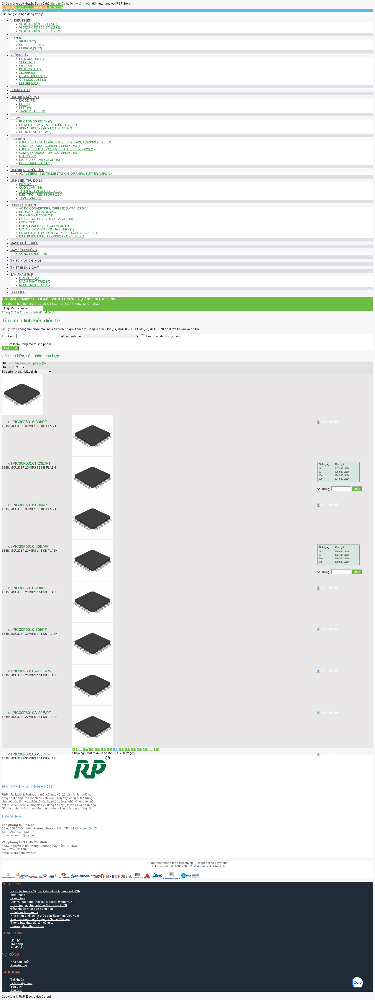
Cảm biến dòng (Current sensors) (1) (50, 145)
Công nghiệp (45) (33, 253)
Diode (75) (27, 100)
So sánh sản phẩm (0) (30, 363)
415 (133, 749)
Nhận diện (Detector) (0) (39, 159)
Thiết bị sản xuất (24, 267)
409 (97, 749)
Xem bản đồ (88, 828)
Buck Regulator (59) (36, 215)
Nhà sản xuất (19, 961)
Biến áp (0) (27, 184)
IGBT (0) (25, 107)
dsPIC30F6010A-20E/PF (29, 671)
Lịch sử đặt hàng (21, 983)
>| (157, 749)
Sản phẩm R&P (21, 274)
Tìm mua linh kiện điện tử (37, 312)
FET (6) (24, 104)
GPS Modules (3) (32, 79)
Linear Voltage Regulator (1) (44, 226)
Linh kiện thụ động (26, 180)
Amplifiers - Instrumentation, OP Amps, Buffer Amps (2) (65, 173)
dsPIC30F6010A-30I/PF (29, 754)
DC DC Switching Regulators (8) (46, 219)
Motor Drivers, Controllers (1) (46, 229)
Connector (20, 90)
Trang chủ (9, 7)
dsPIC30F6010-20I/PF (27, 588)
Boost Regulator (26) (37, 212)
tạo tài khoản (82, 3)
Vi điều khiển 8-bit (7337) (38, 24)
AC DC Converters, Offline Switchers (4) (54, 208)
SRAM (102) (27, 41)
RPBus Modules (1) (34, 285)
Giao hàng (17, 898)
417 (145, 749)
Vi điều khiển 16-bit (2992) (39, 27)
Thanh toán (55, 7)
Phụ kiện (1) (28, 83)
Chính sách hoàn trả (24, 912)
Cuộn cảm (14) (30, 187)
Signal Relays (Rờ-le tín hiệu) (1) (46, 128)
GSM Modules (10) (33, 76)
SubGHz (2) (27, 62)
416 (139, 749)
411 (109, 749)
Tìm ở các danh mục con (162, 336)
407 (85, 749)
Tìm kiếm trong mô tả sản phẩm (29, 344)
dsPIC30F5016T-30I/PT (28, 505)
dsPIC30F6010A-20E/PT (29, 712)
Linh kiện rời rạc (24, 97)
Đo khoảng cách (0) (35, 163)
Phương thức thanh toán (27, 926)
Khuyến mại (18, 965)
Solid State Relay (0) (36, 132)
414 (127, 749)
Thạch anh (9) (30, 198)
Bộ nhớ (16, 38)
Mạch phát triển (24, 243)
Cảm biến (17, 139)
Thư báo (16, 990)
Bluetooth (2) (31, 69)
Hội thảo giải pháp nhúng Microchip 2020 (38, 905)
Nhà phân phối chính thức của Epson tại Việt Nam (44, 915)
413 (121, 749)
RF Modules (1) (31, 58)
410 (103, 749)
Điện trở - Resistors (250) (40, 194)
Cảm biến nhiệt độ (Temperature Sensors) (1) (57, 149)
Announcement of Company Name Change (40, 919)
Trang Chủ (9, 312)
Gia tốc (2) (27, 156)
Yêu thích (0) (24, 7)
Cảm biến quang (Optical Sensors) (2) (50, 152)
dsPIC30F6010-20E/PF (28, 546)
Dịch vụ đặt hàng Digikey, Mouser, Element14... (42, 901)
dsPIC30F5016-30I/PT (27, 422)
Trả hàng (16, 944)
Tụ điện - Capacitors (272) (40, 191)
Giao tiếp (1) (29, 278)
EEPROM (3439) (30, 48)
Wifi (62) (25, 65)
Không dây (19, 55)
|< (73, 749)
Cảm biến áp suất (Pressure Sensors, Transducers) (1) (65, 142)
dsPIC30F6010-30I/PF (27, 629)
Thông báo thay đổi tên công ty (31, 922)
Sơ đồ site (17, 947)
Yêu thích (16, 986)
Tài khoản (40, 7)
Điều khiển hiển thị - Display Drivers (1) (51, 236)
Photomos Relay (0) (35, 121)
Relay (15, 118)
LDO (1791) (27, 222)
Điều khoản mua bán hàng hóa (31, 908)
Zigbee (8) (27, 72)
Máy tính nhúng (23, 250)
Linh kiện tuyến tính (27, 170)
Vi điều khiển (20, 20)
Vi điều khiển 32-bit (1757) (39, 31)
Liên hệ (15, 940)
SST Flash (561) (31, 45)
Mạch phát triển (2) (35, 281)
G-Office (17, 292)
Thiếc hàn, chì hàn (25, 260)
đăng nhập (57, 3)
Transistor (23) (32, 111)
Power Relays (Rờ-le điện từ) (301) (48, 125)
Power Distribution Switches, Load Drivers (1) (58, 233)
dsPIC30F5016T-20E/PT (29, 463)
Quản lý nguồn (23, 205)
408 (91, 749)
